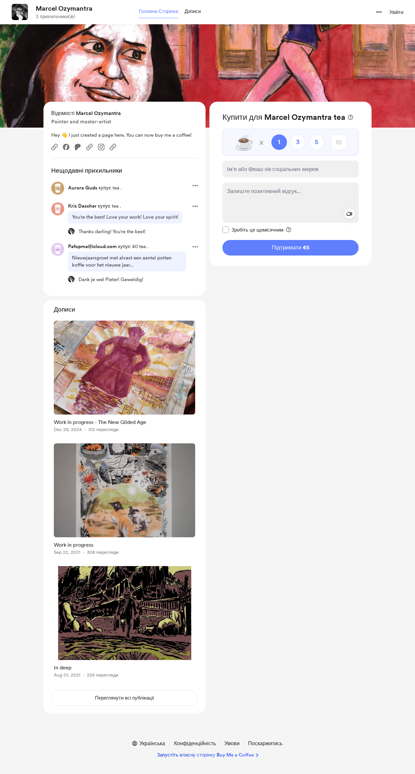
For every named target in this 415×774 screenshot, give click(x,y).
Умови (232, 743)
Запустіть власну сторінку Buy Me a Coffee (205, 755)
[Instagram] (101, 147)
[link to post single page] (124, 377)
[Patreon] (78, 147)
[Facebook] (66, 147)
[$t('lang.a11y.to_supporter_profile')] (71, 231)
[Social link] (54, 147)
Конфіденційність (195, 743)
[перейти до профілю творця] (20, 12)
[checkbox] (252, 229)
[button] (158, 11)
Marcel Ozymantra (64, 8)
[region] (290, 184)
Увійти (396, 12)
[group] (124, 377)
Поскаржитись (265, 743)
